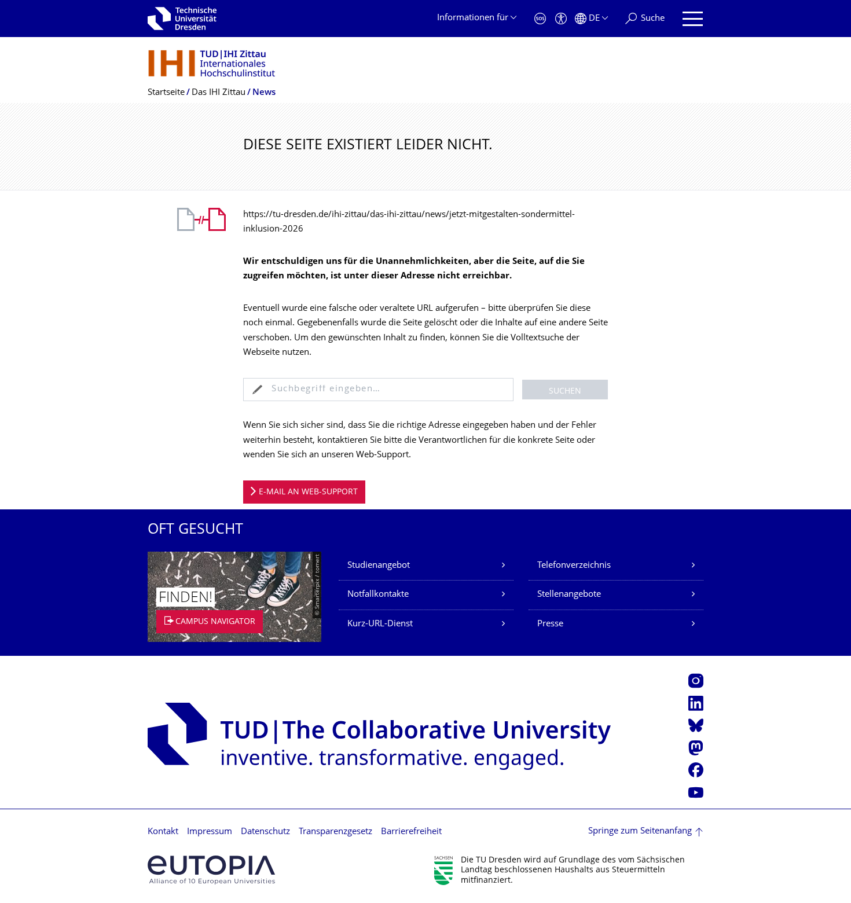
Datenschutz (265, 832)
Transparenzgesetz (335, 832)
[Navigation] (692, 19)
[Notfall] (540, 18)
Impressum (209, 832)
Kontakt (163, 832)
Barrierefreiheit (411, 832)
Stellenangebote (569, 594)
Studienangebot (378, 565)
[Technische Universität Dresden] (182, 18)
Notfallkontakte (378, 594)
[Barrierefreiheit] (561, 18)
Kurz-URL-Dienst (380, 624)
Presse (550, 624)
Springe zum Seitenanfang (640, 831)
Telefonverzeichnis (574, 565)
